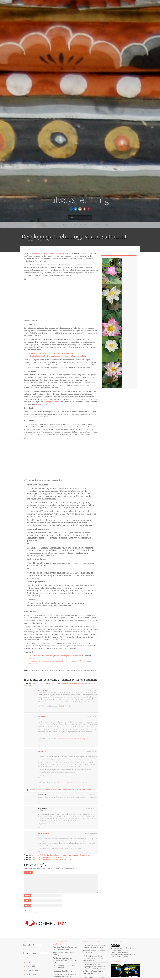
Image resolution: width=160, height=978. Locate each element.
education (79, 670)
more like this (41, 404)
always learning (80, 200)
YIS (36, 261)
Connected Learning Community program (50, 253)
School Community (42, 670)
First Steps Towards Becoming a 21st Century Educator (65, 948)
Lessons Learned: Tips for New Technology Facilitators (64, 975)
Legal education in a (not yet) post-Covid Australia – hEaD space (94, 948)
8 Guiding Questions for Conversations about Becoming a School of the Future (58, 356)
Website (27, 906)
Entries (30, 966)
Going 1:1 (32, 670)
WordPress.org (31, 974)
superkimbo (33, 658)
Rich (85, 956)
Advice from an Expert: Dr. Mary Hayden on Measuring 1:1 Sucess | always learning (63, 790)
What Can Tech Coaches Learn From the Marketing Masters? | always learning (62, 855)
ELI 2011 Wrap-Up (65, 706)
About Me (63, 225)
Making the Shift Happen (62, 971)
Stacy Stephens (43, 833)
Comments (32, 970)
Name (27, 895)
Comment (28, 872)
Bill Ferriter (42, 751)
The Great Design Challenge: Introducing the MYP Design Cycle (93, 958)
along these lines (52, 402)
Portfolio (72, 225)
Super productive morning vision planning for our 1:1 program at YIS (55, 661)
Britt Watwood (43, 690)
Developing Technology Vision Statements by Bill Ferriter (51, 353)
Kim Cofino (45, 240)
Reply (39, 710)
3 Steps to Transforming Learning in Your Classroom (93, 972)
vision (92, 670)
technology (86, 670)
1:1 (54, 670)
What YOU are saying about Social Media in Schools (74, 782)
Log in (28, 962)
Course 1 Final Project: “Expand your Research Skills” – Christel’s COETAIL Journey (94, 966)
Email (27, 900)
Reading (104, 225)
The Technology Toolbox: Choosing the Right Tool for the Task (65, 960)
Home (54, 225)
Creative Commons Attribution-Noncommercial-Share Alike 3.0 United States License (123, 953)
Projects (95, 225)
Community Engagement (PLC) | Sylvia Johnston (51, 857)
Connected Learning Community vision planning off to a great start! (55, 656)
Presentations (84, 225)
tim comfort (42, 716)
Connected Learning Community (66, 670)
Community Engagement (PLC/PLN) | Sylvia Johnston (53, 859)
